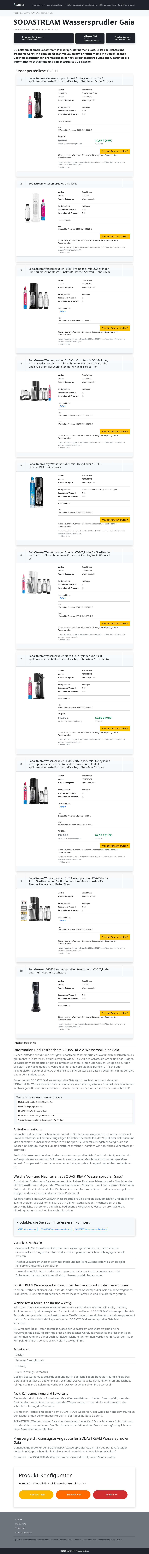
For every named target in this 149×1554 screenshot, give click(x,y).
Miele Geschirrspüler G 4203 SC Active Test (35, 1102)
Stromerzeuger (39, 5)
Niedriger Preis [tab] (37, 1494)
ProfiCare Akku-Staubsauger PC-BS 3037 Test (36, 1115)
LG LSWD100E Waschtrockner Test (32, 1111)
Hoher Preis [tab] (111, 1494)
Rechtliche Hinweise (23, 1532)
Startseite (18, 13)
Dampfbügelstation (55, 5)
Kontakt (18, 1519)
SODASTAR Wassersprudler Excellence (91, 1229)
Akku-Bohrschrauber (107, 5)
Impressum (20, 1528)
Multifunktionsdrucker (74, 5)
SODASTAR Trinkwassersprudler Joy (55, 1229)
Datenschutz (20, 1524)
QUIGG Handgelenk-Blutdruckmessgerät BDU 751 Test (40, 1120)
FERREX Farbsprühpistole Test (30, 1106)
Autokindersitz (91, 5)
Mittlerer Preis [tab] (74, 1494)
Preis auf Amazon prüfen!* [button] (114, 151)
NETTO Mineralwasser (27, 1229)
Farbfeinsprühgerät (126, 5)
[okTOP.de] (19, 5)
